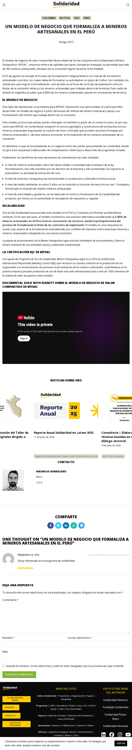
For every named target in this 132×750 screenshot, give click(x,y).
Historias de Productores (80, 715)
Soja (79, 705)
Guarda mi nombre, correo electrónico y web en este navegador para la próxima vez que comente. (65, 666)
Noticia (65, 18)
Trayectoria (63, 695)
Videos (90, 725)
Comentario (10, 600)
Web (5, 651)
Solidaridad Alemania (115, 726)
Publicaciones (68, 725)
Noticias (56, 725)
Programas (41, 705)
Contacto (10, 715)
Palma (72, 705)
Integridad (66, 699)
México (68, 735)
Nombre (8, 637)
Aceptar (121, 743)
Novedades (44, 725)
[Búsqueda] (128, 5)
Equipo (90, 695)
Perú (87, 18)
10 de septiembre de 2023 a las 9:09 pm (109, 554)
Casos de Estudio (66, 718)
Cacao (65, 456)
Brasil (57, 456)
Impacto (42, 715)
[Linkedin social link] (66, 525)
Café (72, 456)
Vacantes (119, 456)
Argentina (40, 456)
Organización (78, 695)
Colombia (49, 18)
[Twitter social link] (58, 525)
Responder (25, 568)
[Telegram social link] (81, 525)
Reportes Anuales (57, 715)
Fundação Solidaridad (115, 707)
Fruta (92, 705)
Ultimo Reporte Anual (15, 699)
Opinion (81, 725)
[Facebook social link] (50, 525)
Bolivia (49, 456)
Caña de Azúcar (84, 456)
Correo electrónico (80, 637)
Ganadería (61, 705)
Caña (61, 708)
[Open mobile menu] (4, 5)
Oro (77, 18)
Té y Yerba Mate (73, 708)
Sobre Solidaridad (46, 695)
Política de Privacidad (15, 723)
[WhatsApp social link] (74, 525)
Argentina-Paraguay (58, 731)
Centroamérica (85, 731)
